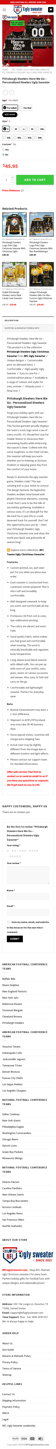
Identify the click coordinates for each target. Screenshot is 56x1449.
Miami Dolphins (10, 985)
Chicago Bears (10, 1139)
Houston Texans (11, 1046)
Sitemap (6, 1374)
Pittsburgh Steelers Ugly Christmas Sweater (27, 72)
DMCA (5, 1413)
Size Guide (8, 1349)
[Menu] (4, 10)
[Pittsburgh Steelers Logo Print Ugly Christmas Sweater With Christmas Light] (14, 224)
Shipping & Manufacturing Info (22, 328)
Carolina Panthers (12, 1188)
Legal (5, 1419)
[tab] (28, 320)
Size (5, 121)
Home (5, 69)
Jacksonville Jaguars (13, 1059)
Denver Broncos (11, 1071)
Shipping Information (14, 1400)
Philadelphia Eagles (13, 1126)
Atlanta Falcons (10, 1182)
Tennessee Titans (12, 1065)
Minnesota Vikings (12, 1158)
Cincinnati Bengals (12, 1010)
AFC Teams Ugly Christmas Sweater (30, 69)
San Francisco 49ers (13, 1219)
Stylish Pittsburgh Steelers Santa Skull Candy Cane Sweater (12, 295)
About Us (7, 1343)
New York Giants (11, 1120)
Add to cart (35, 180)
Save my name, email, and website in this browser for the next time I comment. (28, 927)
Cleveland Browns (12, 1016)
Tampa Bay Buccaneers (15, 1200)
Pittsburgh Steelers (13, 1022)
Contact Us (8, 1394)
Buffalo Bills (8, 979)
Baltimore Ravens (12, 1004)
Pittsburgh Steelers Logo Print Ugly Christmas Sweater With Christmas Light (13, 247)
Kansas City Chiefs (12, 1078)
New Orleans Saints (13, 1194)
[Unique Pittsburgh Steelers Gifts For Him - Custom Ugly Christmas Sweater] (41, 274)
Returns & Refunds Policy (16, 1356)
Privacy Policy (10, 1362)
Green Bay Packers (12, 1152)
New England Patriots (14, 991)
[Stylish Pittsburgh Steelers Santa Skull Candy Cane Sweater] (14, 274)
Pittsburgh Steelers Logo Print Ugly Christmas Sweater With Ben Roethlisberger (41, 247)
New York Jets (10, 997)
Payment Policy (11, 1406)
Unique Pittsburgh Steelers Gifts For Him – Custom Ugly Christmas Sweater (40, 297)
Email (10, 906)
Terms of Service (11, 1368)
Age (4, 100)
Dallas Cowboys (11, 1114)
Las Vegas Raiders (12, 1084)
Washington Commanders (16, 1133)
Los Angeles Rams (12, 1213)
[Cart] (51, 10)
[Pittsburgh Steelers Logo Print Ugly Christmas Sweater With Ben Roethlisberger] (41, 224)
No (6, 154)
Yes (7, 149)
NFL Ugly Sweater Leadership (18, 1425)
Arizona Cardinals (12, 1207)
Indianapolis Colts (12, 1053)
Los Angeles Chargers (14, 1090)
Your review (14, 863)
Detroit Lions (9, 1145)
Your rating (13, 845)
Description (11, 320)
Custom (7, 144)
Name (11, 890)
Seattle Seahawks (12, 1226)
